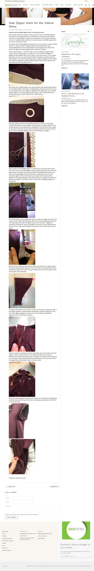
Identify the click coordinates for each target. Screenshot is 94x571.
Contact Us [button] (23, 531)
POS (75, 566)
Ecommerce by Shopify (85, 566)
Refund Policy (41, 538)
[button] (25, 5)
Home (3, 533)
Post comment (11, 517)
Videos (4, 543)
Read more (64, 68)
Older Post (11, 486)
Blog (3, 545)
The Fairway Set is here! (18, 1)
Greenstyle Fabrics (7, 538)
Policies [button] (40, 531)
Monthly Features (6, 550)
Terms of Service (42, 536)
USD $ (86, 1)
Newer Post (55, 486)
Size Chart (4, 548)
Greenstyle (30, 566)
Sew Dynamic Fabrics (7, 541)
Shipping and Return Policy (45, 533)
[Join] (90, 556)
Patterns (4, 536)
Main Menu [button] (5, 531)
